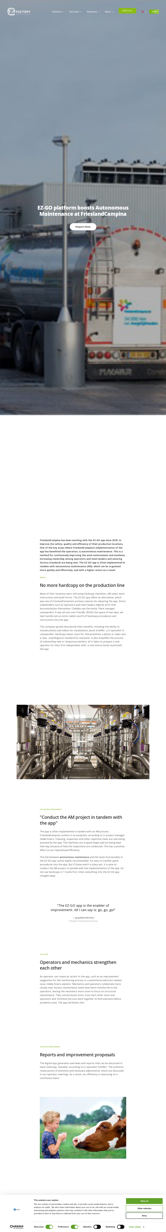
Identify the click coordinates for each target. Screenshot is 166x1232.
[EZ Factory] (19, 12)
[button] (83, 226)
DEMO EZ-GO (127, 11)
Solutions (56, 11)
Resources (92, 11)
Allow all (144, 1201)
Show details (135, 1227)
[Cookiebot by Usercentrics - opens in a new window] (16, 1227)
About (108, 11)
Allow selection (144, 1208)
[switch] (74, 1227)
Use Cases (74, 11)
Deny (144, 1216)
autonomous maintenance (74, 856)
